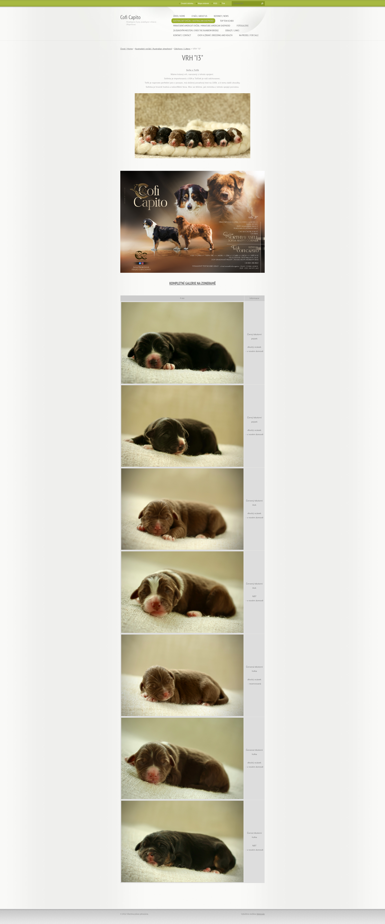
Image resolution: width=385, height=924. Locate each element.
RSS (215, 3)
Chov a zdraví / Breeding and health (215, 35)
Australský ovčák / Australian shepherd (193, 20)
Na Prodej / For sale (249, 35)
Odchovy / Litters (182, 49)
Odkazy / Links (232, 30)
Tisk (223, 3)
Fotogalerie (243, 25)
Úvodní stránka (187, 3)
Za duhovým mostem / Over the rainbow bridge (196, 30)
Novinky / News (221, 15)
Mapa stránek (203, 3)
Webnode (261, 914)
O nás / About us (199, 15)
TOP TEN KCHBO (227, 20)
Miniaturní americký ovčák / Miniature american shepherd (201, 25)
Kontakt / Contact (182, 35)
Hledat (262, 3)
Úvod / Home (179, 15)
